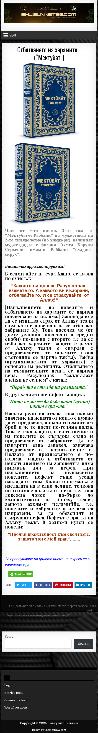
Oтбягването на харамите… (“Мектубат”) (49, 53)
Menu (13, 35)
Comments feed (15, 700)
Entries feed (13, 692)
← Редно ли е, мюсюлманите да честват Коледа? (36, 615)
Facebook (44, 585)
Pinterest (65, 585)
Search (10, 636)
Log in (8, 685)
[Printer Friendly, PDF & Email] (20, 574)
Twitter (25, 585)
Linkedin (85, 585)
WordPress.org (15, 707)
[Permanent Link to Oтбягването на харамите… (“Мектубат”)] (49, 101)
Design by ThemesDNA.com (49, 729)
